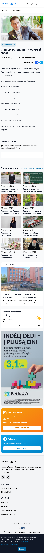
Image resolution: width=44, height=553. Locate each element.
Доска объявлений (8, 511)
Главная (4, 10)
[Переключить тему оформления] (36, 4)
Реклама (4, 506)
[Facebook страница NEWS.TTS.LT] (8, 477)
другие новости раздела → (32, 168)
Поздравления (16, 10)
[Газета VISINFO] (32, 4)
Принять (22, 549)
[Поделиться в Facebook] (37, 62)
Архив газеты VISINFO (9, 515)
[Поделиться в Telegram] (41, 62)
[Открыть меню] (41, 3)
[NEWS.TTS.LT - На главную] (9, 3)
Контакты (4, 502)
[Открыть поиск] (27, 4)
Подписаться (22, 448)
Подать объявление (22, 428)
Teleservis (27, 524)
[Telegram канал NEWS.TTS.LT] (3, 477)
